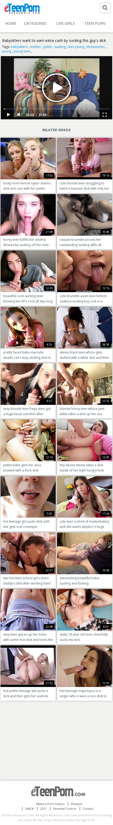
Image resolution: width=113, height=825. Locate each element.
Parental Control (64, 808)
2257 (43, 808)
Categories (35, 23)
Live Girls (65, 23)
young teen (22, 51)
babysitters (19, 47)
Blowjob (76, 804)
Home (10, 23)
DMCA (29, 808)
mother (35, 47)
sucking (59, 47)
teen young (76, 47)
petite (47, 47)
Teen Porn (94, 23)
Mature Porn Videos (50, 804)
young (6, 51)
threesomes (96, 47)
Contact (88, 808)
